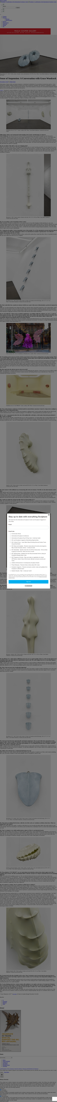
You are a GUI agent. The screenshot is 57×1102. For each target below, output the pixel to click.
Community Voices (16, 533)
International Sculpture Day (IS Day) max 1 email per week (26, 538)
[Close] (49, 515)
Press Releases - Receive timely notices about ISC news (26, 565)
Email (10, 524)
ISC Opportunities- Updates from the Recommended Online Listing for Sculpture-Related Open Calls (29, 554)
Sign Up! (28, 581)
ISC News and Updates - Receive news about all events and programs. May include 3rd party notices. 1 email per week (29, 546)
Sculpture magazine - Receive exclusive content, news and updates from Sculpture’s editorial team (29, 567)
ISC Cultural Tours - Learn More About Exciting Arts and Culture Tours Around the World (29, 543)
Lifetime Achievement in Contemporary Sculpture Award (25, 563)
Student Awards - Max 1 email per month (22, 571)
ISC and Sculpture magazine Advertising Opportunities (25, 540)
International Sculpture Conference (20, 536)
